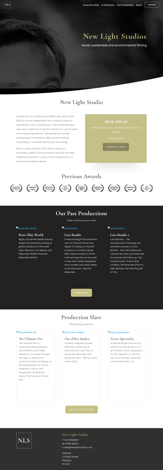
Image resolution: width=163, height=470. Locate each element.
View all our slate (81, 409)
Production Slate (91, 5)
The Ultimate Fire (31, 339)
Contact (152, 4)
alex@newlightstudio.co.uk (78, 447)
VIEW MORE (81, 292)
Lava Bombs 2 (119, 235)
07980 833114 (71, 443)
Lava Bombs (72, 235)
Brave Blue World (31, 235)
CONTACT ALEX (115, 147)
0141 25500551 (71, 439)
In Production (108, 5)
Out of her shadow (77, 339)
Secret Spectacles (122, 339)
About (139, 5)
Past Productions (125, 5)
